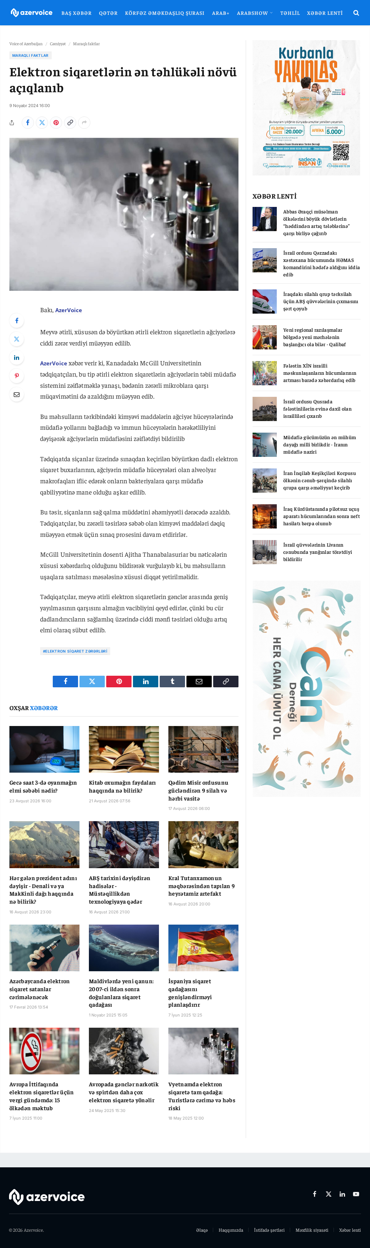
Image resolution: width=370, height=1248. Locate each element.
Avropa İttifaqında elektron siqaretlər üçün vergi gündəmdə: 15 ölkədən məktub (41, 1095)
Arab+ (221, 12)
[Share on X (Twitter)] (42, 122)
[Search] (355, 13)
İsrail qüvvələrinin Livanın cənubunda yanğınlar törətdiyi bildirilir (317, 551)
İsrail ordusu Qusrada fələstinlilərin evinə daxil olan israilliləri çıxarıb (317, 408)
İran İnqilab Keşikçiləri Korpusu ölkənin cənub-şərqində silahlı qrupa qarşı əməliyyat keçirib (319, 480)
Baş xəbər (76, 12)
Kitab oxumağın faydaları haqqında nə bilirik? (122, 786)
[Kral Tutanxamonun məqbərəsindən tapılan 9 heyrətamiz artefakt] (203, 844)
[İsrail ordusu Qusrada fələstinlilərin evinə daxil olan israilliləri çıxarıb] (265, 409)
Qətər (108, 12)
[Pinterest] (16, 376)
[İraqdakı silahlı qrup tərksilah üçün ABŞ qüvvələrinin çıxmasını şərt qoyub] (265, 301)
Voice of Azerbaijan (26, 43)
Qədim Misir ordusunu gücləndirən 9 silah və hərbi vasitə (198, 790)
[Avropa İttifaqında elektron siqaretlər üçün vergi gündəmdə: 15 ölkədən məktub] (44, 1051)
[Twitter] (16, 339)
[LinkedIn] (16, 357)
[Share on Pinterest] (56, 122)
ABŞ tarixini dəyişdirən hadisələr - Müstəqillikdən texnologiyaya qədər (119, 889)
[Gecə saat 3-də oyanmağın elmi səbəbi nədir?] (44, 749)
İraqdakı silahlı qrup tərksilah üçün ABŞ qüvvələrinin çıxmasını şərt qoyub (320, 300)
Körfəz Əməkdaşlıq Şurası (165, 12)
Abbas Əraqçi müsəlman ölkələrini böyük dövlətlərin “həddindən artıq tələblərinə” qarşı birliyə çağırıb (316, 222)
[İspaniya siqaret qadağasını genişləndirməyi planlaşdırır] (203, 948)
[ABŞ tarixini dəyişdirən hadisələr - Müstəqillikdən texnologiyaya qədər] (124, 844)
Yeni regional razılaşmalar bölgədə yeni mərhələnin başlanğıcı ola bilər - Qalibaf (314, 336)
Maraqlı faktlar (86, 43)
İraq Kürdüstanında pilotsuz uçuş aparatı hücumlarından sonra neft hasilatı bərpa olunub (321, 515)
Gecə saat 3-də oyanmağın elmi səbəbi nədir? (43, 786)
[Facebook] (16, 320)
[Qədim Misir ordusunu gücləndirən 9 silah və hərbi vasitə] (203, 749)
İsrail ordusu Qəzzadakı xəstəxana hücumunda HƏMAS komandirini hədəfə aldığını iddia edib (321, 263)
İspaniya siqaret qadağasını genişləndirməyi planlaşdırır (190, 992)
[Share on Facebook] (28, 122)
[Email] (16, 394)
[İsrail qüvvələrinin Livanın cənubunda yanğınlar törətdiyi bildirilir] (265, 552)
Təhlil (290, 12)
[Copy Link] (70, 122)
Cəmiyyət (58, 43)
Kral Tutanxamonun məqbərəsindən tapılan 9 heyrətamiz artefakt (201, 885)
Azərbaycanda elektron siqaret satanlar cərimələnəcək (39, 988)
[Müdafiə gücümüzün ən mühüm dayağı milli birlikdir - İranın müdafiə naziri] (265, 445)
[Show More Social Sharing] (84, 122)
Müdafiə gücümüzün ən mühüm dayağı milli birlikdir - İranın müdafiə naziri (319, 444)
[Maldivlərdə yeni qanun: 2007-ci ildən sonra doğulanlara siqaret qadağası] (124, 948)
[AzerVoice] (31, 13)
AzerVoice (68, 310)
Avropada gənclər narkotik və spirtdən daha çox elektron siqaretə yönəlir (124, 1091)
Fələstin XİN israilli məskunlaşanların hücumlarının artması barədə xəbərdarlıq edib (319, 372)
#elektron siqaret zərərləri (75, 651)
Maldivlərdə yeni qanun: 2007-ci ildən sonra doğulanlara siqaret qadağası (121, 992)
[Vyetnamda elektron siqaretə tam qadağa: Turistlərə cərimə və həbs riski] (203, 1051)
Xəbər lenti (325, 12)
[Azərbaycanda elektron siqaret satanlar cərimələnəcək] (44, 948)
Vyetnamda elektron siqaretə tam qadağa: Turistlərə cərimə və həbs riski (201, 1095)
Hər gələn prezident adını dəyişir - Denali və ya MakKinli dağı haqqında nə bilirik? (43, 889)
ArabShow (252, 12)
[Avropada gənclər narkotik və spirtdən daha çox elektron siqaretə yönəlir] (124, 1051)
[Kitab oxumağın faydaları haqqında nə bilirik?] (124, 749)
